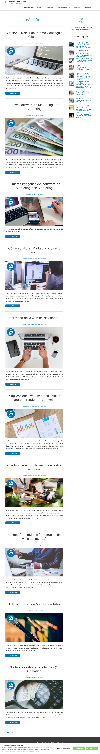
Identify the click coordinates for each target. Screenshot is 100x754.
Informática (28, 43)
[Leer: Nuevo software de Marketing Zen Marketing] (34, 137)
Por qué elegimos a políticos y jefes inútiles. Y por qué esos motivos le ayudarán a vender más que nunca (84, 76)
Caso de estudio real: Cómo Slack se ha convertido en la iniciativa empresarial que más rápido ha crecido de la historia (84, 85)
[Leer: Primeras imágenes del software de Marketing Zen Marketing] (34, 211)
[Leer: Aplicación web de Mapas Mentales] (34, 627)
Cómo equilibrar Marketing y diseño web (34, 250)
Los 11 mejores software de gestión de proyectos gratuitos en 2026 (84, 60)
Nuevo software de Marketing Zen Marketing (34, 107)
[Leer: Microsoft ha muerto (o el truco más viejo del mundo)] (34, 562)
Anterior (9, 732)
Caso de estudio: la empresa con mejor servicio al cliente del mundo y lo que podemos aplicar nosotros (84, 53)
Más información (35, 751)
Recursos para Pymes (17, 2)
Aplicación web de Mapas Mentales (34, 604)
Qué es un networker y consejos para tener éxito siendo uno (84, 115)
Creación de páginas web (28, 258)
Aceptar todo (91, 748)
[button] (95, 8)
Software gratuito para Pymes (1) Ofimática (34, 669)
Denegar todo (78, 748)
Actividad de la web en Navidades (34, 318)
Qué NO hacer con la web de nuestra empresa (34, 467)
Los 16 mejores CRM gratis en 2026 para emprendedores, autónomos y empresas (83, 45)
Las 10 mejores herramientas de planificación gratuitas (83, 67)
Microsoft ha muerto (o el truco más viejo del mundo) (34, 536)
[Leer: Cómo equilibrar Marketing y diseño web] (34, 275)
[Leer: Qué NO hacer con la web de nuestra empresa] (34, 492)
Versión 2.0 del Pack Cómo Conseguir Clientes (34, 35)
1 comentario (25, 406)
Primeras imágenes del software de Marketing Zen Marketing (34, 186)
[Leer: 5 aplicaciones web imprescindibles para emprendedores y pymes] (34, 423)
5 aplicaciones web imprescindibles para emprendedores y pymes (34, 398)
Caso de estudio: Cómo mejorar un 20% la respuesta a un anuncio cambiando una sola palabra (83, 109)
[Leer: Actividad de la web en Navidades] (34, 347)
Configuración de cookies (63, 748)
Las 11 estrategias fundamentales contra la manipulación (84, 92)
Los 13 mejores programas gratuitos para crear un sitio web (84, 100)
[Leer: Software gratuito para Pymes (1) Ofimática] (34, 694)
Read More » (13, 93)
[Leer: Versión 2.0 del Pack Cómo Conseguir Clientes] (34, 60)
